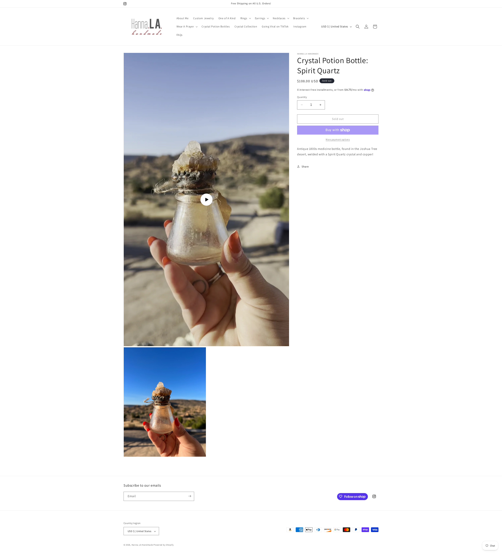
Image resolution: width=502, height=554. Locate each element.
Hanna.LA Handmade (142, 545)
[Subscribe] (189, 496)
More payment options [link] (338, 139)
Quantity (302, 97)
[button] (245, 18)
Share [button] (305, 166)
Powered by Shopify (164, 545)
